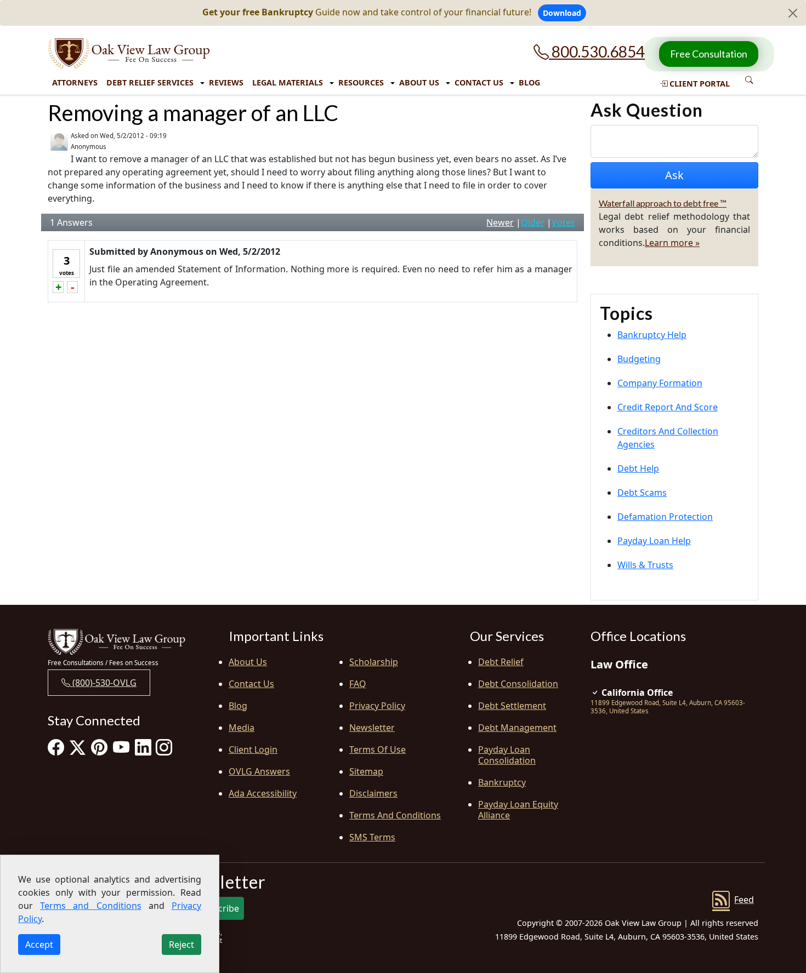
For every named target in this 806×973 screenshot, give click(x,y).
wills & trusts (645, 565)
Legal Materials (287, 82)
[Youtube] (121, 747)
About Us (419, 82)
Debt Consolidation (518, 684)
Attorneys (75, 82)
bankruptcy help (651, 335)
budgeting (639, 359)
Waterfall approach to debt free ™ (662, 203)
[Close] (793, 13)
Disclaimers (373, 793)
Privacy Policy (377, 706)
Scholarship (373, 662)
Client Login (253, 749)
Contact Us (479, 82)
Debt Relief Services (150, 82)
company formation (659, 383)
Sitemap (366, 771)
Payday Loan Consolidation (507, 754)
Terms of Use (377, 749)
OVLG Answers (259, 771)
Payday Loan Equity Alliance (518, 809)
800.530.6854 (597, 51)
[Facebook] (56, 747)
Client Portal (698, 83)
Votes (563, 222)
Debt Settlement (512, 706)
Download (562, 13)
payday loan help (654, 541)
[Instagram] (164, 747)
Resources (361, 82)
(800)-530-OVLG (103, 683)
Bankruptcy (502, 782)
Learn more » (672, 243)
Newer (500, 222)
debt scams (642, 492)
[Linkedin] (143, 747)
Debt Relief (501, 662)
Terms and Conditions (395, 815)
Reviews (226, 82)
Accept (39, 944)
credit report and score (667, 407)
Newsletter (372, 728)
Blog (529, 82)
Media (241, 728)
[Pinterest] (99, 747)
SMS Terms (372, 837)
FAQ (357, 684)
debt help (638, 468)
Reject (181, 944)
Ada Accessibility (263, 793)
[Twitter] (78, 747)
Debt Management (517, 728)
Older (532, 222)
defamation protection (665, 517)
